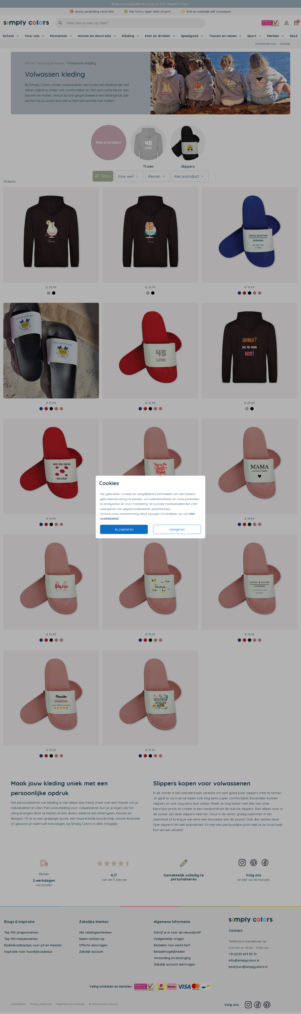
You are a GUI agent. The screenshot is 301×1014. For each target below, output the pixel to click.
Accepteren (124, 529)
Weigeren (177, 529)
